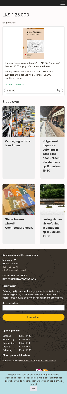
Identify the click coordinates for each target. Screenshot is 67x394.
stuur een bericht (47, 360)
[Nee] (63, 382)
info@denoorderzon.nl (14, 270)
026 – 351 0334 (10, 266)
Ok (33, 388)
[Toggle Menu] (62, 3)
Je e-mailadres (10, 303)
